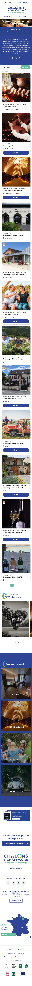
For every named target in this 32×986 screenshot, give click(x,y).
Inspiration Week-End (16, 960)
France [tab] (3, 924)
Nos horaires (16, 901)
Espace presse (12, 953)
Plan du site (21, 949)
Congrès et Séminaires (21, 957)
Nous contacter (16, 869)
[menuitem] (9, 3)
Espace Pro (21, 953)
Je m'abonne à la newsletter (16, 843)
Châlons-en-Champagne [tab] (4, 928)
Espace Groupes (9, 957)
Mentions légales (12, 949)
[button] (16, 9)
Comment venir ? (8, 934)
